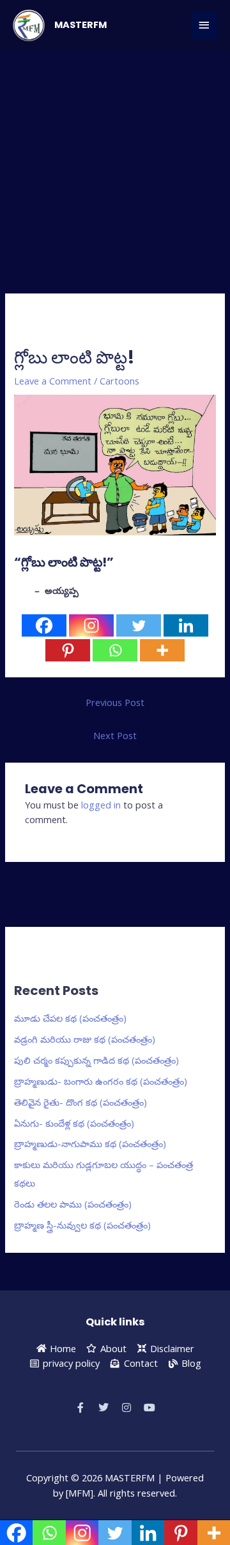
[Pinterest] (67, 650)
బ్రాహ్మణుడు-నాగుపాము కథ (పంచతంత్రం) (90, 1143)
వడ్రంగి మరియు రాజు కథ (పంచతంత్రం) (84, 1039)
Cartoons (119, 380)
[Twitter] (138, 625)
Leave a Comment (52, 380)
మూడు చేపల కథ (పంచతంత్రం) (70, 1018)
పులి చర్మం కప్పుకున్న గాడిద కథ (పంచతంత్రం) (96, 1060)
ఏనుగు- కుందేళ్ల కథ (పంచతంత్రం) (74, 1123)
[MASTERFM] (29, 25)
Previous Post (115, 702)
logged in (101, 804)
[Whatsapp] (115, 650)
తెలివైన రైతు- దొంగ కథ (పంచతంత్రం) (80, 1102)
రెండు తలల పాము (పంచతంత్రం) (73, 1203)
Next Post (115, 735)
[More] (162, 650)
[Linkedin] (186, 625)
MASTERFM (80, 24)
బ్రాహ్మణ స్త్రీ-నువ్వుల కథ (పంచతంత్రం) (82, 1224)
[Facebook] (44, 625)
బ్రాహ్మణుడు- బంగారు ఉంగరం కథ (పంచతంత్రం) (100, 1081)
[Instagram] (91, 625)
